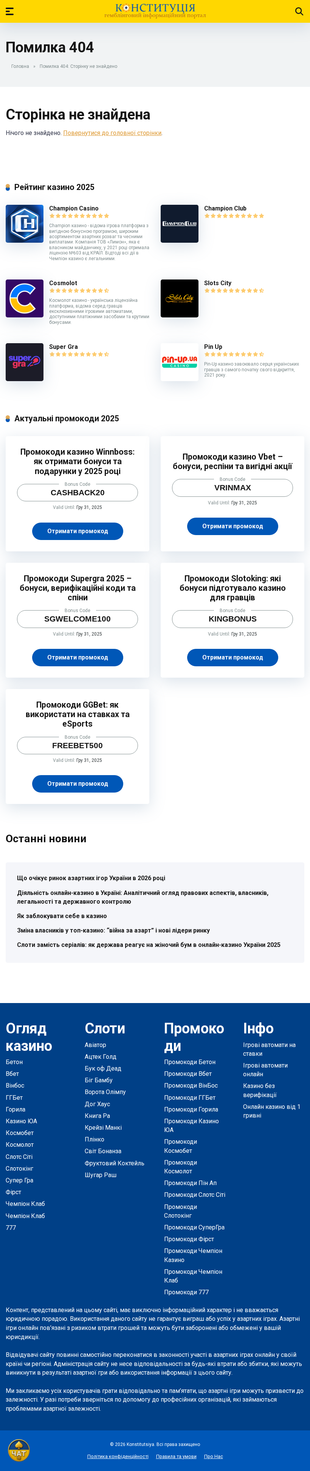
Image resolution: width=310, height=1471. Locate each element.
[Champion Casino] (24, 240)
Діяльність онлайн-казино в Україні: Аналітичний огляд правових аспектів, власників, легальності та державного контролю (142, 897)
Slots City (217, 283)
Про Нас (213, 1456)
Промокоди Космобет (180, 1146)
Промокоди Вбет (188, 1073)
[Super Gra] (24, 379)
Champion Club (225, 208)
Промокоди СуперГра (194, 1227)
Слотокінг (19, 1168)
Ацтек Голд (100, 1056)
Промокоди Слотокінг (180, 1211)
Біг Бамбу (99, 1080)
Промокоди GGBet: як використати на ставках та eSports (78, 714)
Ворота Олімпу (105, 1092)
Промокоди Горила (191, 1109)
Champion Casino (74, 208)
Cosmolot (63, 283)
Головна (20, 66)
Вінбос (15, 1085)
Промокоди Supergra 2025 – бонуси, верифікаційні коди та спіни (78, 588)
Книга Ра (97, 1115)
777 (11, 1227)
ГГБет (14, 1097)
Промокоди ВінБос (191, 1085)
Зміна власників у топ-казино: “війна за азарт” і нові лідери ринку (113, 930)
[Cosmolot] (24, 315)
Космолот (20, 1144)
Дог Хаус (97, 1104)
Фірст (13, 1192)
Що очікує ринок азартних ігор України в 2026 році (91, 878)
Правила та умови (176, 1456)
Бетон (14, 1062)
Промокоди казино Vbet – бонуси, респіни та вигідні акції (232, 461)
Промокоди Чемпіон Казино (193, 1255)
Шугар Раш (100, 1175)
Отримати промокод (77, 531)
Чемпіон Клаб (25, 1203)
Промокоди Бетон (189, 1062)
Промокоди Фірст (189, 1239)
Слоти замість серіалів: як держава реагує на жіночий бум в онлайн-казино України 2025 (149, 944)
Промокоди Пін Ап (190, 1183)
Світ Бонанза (103, 1151)
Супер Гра (19, 1180)
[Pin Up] (179, 379)
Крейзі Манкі (103, 1127)
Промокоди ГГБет (189, 1097)
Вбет (12, 1073)
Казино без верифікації (260, 1090)
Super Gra (63, 346)
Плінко (94, 1139)
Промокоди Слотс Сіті (194, 1194)
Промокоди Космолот (180, 1167)
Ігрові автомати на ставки (269, 1049)
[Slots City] (179, 315)
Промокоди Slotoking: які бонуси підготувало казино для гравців (233, 588)
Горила (15, 1109)
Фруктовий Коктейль (114, 1163)
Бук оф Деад (103, 1068)
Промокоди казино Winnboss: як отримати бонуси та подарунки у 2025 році (77, 461)
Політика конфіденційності (118, 1456)
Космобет (20, 1133)
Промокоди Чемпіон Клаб (193, 1276)
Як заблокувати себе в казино (62, 916)
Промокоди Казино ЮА (191, 1125)
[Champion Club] (179, 240)
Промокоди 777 (186, 1292)
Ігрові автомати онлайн (265, 1070)
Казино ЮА (21, 1121)
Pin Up (213, 346)
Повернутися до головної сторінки (112, 133)
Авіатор (95, 1045)
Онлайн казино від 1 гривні (272, 1111)
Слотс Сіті (19, 1156)
